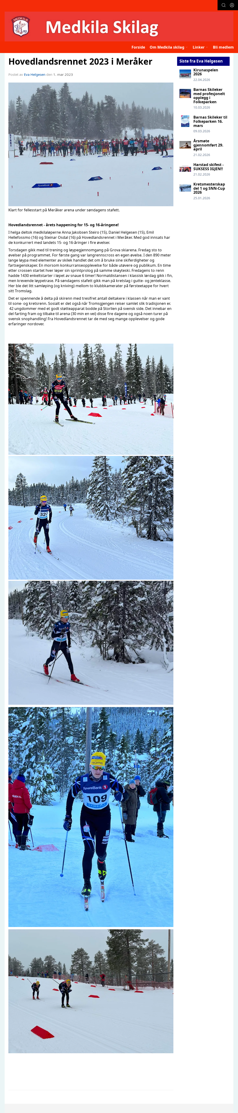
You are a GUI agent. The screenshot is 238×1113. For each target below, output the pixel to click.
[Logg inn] (232, 5)
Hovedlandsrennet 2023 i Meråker (80, 61)
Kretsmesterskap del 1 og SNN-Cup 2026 (209, 188)
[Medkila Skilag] (119, 26)
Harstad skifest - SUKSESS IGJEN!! (208, 166)
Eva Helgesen (34, 74)
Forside (138, 47)
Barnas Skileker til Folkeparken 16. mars (210, 121)
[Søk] (223, 5)
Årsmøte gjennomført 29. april (208, 145)
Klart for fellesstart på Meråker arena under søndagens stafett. (64, 210)
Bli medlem (223, 47)
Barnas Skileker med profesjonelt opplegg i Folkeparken (209, 95)
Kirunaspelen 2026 (205, 72)
